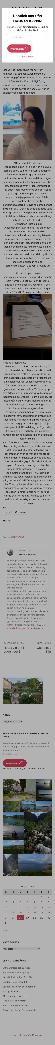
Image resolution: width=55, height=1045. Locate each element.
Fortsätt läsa (27, 56)
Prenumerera (17, 49)
